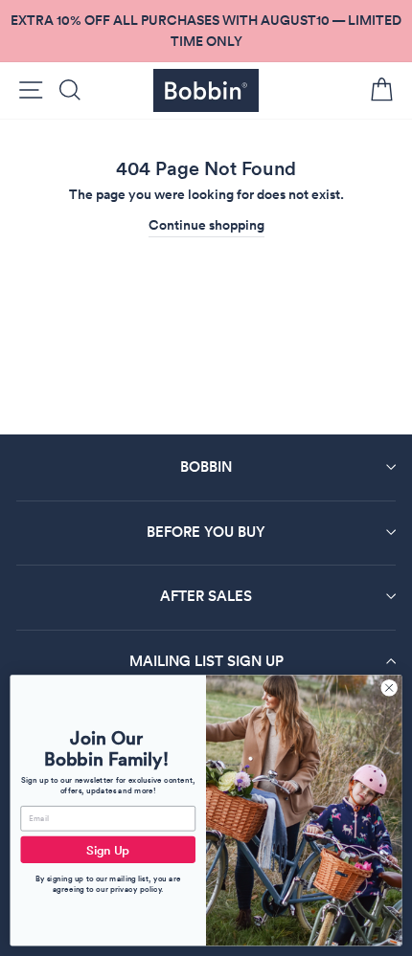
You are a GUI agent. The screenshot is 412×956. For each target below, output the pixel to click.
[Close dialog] (389, 688)
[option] (206, 31)
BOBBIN (206, 466)
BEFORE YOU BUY (206, 532)
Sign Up (107, 849)
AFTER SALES (206, 596)
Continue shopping (206, 224)
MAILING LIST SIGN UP (206, 661)
